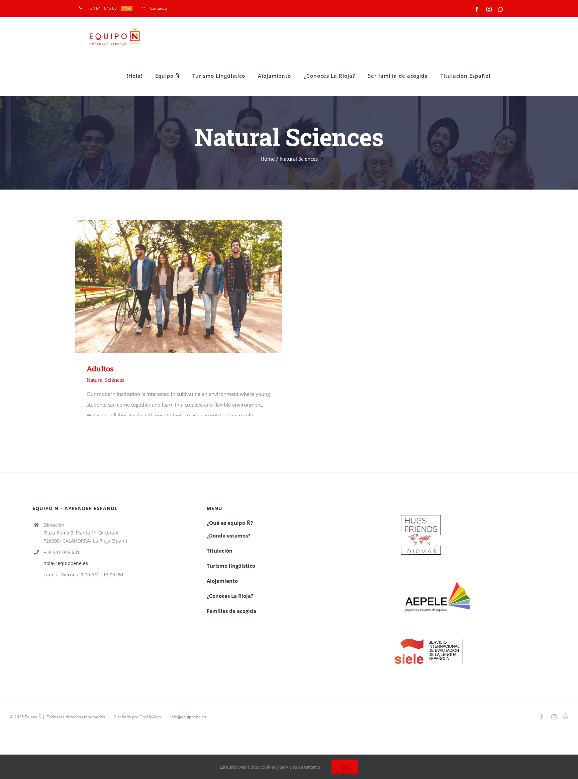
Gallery (188, 286)
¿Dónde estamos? (228, 535)
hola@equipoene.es (65, 563)
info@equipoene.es (188, 717)
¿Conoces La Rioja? (230, 595)
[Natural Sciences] (178, 286)
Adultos (169, 286)
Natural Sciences (105, 379)
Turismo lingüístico (231, 565)
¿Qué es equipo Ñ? (230, 522)
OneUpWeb (150, 717)
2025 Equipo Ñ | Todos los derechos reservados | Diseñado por (76, 717)
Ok (345, 767)
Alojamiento (222, 580)
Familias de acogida (231, 611)
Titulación (219, 550)
